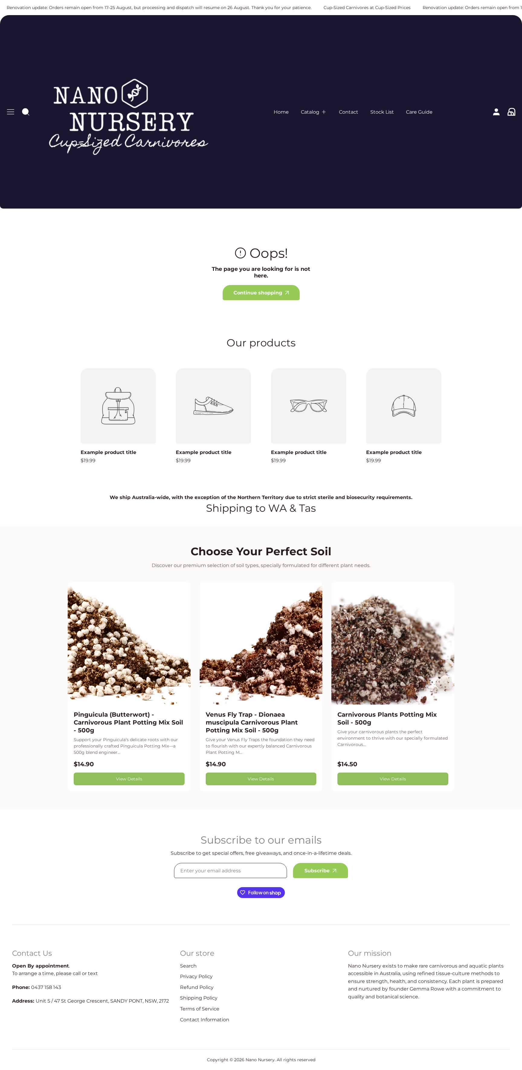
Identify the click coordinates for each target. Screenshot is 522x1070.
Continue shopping (258, 293)
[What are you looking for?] (25, 111)
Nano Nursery (260, 1059)
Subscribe (317, 871)
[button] (314, 112)
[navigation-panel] (10, 111)
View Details (129, 779)
